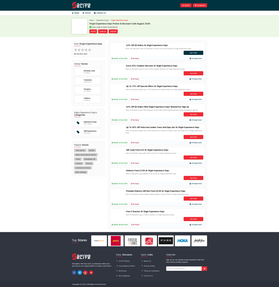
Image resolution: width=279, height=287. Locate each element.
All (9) (93, 31)
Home (76, 13)
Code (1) (103, 31)
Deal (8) (113, 31)
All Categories (124, 276)
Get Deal (193, 73)
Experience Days (102, 20)
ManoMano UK (89, 159)
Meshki (91, 150)
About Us (147, 261)
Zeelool (79, 163)
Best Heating (81, 172)
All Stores (123, 271)
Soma (78, 159)
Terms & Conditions (151, 271)
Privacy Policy (149, 266)
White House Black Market (86, 155)
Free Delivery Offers (127, 266)
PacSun (89, 163)
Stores (88, 13)
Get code (193, 53)
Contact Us (101, 13)
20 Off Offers (124, 261)
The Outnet (80, 150)
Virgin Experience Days (119, 20)
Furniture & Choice (83, 168)
